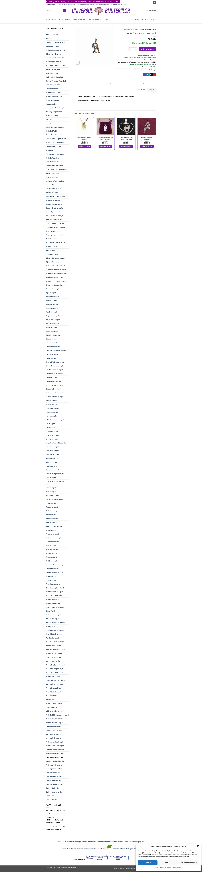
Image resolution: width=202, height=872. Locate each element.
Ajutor (60, 20)
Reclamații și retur (138, 841)
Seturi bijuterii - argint (54, 634)
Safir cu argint (51, 530)
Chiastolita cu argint (53, 346)
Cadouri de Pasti (52, 800)
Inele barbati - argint (53, 661)
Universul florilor (52, 185)
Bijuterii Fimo (50, 699)
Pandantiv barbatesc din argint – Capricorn (105, 138)
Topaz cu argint (51, 576)
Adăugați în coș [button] (84, 146)
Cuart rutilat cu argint (53, 381)
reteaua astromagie (74, 841)
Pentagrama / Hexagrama (55, 154)
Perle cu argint (51, 491)
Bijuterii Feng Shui (52, 173)
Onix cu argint (51, 477)
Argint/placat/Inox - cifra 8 (55, 50)
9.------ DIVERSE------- (53, 696)
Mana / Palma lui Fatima (54, 166)
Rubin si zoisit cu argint (54, 526)
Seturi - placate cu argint (54, 235)
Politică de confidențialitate (173, 867)
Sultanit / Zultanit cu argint (55, 565)
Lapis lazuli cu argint (53, 435)
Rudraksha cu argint (53, 46)
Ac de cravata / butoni (54, 646)
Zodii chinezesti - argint (54, 719)
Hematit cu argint (52, 412)
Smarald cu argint (52, 549)
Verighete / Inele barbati (54, 77)
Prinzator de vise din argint (55, 649)
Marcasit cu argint (52, 450)
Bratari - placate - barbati (55, 204)
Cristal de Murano (52, 100)
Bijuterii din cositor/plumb (55, 258)
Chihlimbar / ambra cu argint (56, 350)
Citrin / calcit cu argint (54, 354)
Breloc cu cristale (52, 116)
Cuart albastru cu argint (54, 370)
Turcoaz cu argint (52, 580)
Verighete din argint (53, 73)
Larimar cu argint (52, 439)
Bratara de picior (52, 626)
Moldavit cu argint (52, 454)
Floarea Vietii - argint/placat (56, 142)
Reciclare (101, 849)
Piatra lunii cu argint (53, 495)
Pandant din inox (52, 254)
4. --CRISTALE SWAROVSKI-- (56, 266)
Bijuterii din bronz (52, 262)
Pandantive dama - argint (55, 630)
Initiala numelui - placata (54, 219)
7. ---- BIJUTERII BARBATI (55, 642)
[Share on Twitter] (147, 74)
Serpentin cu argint (52, 542)
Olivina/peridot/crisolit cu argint (55, 482)
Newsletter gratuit (86, 20)
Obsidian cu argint (52, 470)
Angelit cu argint (52, 308)
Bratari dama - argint (53, 599)
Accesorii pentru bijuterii (55, 703)
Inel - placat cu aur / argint (55, 216)
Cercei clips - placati (53, 212)
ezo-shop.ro (81, 4)
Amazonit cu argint (52, 296)
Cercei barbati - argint (53, 657)
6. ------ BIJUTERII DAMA (55, 595)
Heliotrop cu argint (52, 408)
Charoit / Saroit (51, 343)
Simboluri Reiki (51, 131)
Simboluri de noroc (52, 89)
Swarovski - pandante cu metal (57, 273)
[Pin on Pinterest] (154, 74)
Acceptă (147, 862)
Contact (106, 20)
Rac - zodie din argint (53, 734)
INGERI (48, 39)
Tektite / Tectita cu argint (54, 572)
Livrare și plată (71, 20)
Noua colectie (51, 104)
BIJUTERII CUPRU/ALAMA (55, 65)
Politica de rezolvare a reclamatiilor (83, 849)
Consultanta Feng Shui (54, 780)
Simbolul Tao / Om (52, 158)
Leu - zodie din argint (53, 738)
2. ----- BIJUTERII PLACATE (55, 196)
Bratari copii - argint (53, 676)
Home (48, 20)
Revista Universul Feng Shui (56, 81)
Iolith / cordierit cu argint (55, 420)
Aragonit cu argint (52, 316)
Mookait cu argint (52, 458)
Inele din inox (50, 250)
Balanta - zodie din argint (55, 746)
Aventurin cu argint (53, 320)
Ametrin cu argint (52, 304)
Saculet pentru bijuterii (54, 769)
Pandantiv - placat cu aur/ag (56, 227)
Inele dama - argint (52, 619)
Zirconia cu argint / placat (55, 588)
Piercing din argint (52, 638)
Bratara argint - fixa (53, 603)
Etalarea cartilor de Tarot (55, 784)
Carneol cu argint (52, 339)
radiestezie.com (122, 4)
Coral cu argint (51, 358)
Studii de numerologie (54, 776)
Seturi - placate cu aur (53, 231)
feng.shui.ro (50, 4)
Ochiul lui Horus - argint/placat (57, 169)
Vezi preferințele (189, 862)
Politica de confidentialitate (107, 841)
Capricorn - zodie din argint (55, 757)
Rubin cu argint (51, 522)
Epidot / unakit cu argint (54, 393)
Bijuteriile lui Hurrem (53, 54)
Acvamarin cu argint (53, 289)
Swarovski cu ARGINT (53, 92)
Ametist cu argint (52, 300)
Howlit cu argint (51, 416)
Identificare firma (119, 849)
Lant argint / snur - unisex (55, 181)
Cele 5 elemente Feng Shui (55, 127)
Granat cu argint (51, 404)
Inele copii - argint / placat (55, 684)
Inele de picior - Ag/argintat (55, 622)
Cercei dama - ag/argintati (55, 607)
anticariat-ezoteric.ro (89, 4)
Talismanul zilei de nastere (55, 42)
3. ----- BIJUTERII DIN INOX (55, 243)
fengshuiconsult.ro (101, 4)
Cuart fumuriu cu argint (54, 373)
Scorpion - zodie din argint (55, 750)
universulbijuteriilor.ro (59, 4)
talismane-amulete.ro (71, 4)
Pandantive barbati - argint (55, 665)
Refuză (168, 862)
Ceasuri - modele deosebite (55, 58)
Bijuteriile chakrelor (53, 69)
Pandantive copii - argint (54, 688)
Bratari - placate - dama (54, 200)
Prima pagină (128, 29)
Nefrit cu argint (51, 466)
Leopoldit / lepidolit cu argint (56, 443)
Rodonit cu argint (52, 518)
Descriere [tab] (141, 90)
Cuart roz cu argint (52, 377)
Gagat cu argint (51, 400)
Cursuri (98, 20)
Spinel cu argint (51, 557)
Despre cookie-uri (124, 841)
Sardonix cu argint (52, 534)
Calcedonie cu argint (53, 335)
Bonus (53, 20)
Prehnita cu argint (52, 511)
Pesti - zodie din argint (54, 765)
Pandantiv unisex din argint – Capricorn (126, 138)
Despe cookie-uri (159, 867)
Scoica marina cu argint (54, 538)
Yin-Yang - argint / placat (54, 112)
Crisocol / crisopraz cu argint (56, 362)
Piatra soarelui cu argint (54, 499)
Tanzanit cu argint (52, 568)
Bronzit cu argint (52, 331)
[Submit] (64, 10)
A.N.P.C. (59, 841)
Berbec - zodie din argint (54, 723)
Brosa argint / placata (53, 62)
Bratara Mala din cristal (54, 96)
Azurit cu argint (51, 327)
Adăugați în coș (147, 49)
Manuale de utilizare (53, 85)
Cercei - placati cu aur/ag (54, 208)
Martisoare (50, 796)
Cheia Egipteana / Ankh (54, 146)
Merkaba (49, 119)
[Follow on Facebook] (154, 2)
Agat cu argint (51, 293)
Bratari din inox (51, 246)
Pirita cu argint (51, 503)
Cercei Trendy (51, 611)
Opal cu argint (51, 488)
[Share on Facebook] (144, 74)
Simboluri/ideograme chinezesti (57, 715)
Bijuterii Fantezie (52, 192)
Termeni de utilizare (89, 841)
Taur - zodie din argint (53, 726)
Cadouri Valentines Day (54, 792)
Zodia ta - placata (52, 239)
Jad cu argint (50, 424)
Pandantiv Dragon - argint (55, 669)
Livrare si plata (65, 849)
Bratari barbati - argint (54, 653)
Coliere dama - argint (53, 615)
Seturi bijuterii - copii (53, 692)
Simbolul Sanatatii (52, 162)
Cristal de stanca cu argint (55, 366)
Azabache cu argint (52, 323)
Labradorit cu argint (53, 431)
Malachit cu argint (52, 447)
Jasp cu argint (51, 427)
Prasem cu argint (52, 507)
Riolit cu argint (51, 515)
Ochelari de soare (52, 177)
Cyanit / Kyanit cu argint (54, 385)
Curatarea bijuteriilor (53, 189)
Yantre (48, 123)
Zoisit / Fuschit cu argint (54, 592)
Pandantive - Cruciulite (54, 135)
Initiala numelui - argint (54, 711)
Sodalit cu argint (51, 553)
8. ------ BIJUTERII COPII (54, 672)
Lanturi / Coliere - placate (55, 223)
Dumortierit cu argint (53, 389)
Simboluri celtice (52, 150)
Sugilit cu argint (51, 561)
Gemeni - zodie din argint (55, 730)
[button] (198, 847)
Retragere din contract (134, 849)
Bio (64, 841)
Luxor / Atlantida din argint (55, 108)
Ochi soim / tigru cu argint (55, 474)
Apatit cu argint (51, 312)
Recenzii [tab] (152, 90)
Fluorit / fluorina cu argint (55, 397)
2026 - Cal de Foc (52, 35)
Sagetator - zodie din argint (55, 753)
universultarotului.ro (111, 4)
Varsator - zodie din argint (55, 761)
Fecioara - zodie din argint (55, 742)
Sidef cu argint (51, 545)
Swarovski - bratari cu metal (56, 269)
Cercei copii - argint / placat (55, 680)
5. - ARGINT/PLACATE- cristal (56, 281)
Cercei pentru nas (52, 707)
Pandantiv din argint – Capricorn (147, 138)
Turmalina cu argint (53, 584)
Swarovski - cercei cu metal (55, 277)
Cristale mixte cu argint (54, 285)
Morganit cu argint (52, 462)
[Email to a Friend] (151, 74)
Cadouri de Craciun (53, 788)
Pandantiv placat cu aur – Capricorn (84, 138)
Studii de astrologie (53, 773)
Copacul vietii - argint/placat (56, 139)
